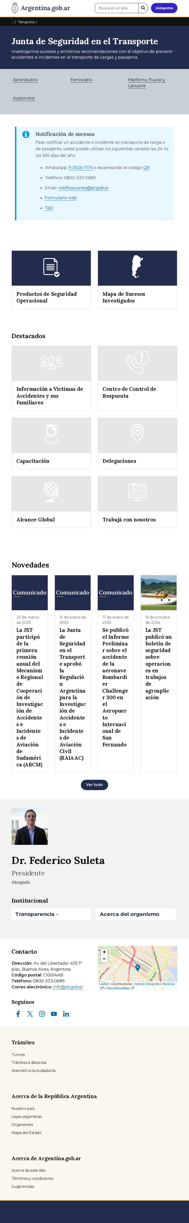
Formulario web (61, 197)
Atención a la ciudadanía (34, 1070)
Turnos (18, 1055)
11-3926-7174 (80, 167)
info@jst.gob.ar (68, 987)
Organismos (22, 1124)
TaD (49, 207)
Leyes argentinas (27, 1116)
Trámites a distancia (29, 1062)
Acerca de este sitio (29, 1170)
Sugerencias (23, 1186)
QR (146, 167)
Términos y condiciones (32, 1178)
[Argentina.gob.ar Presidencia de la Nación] (41, 8)
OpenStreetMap (118, 988)
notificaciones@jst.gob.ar (83, 187)
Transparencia (35, 914)
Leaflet (104, 983)
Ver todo (94, 785)
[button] (138, 968)
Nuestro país (23, 1108)
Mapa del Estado (26, 1133)
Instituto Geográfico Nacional (154, 983)
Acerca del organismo (129, 914)
